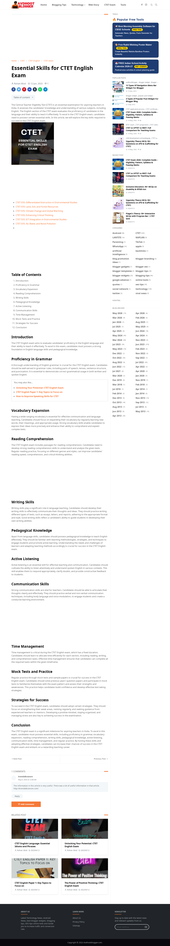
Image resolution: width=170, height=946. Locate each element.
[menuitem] (43, 5)
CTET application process (135, 109)
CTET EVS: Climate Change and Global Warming (39, 210)
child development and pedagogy (138, 138)
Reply (17, 796)
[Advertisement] (59, 37)
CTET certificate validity (154, 109)
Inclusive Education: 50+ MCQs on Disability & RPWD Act (141, 188)
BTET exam (130, 125)
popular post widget (145, 96)
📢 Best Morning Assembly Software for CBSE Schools (135, 31)
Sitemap (76, 925)
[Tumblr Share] (35, 89)
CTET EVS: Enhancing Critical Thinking (34, 215)
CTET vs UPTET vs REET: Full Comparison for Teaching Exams (140, 129)
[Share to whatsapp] (40, 89)
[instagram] (146, 4)
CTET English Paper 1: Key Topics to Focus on (39, 392)
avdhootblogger (132, 82)
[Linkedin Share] (29, 89)
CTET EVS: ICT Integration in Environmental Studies (41, 219)
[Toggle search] (156, 4)
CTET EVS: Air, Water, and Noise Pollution (36, 223)
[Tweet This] (19, 89)
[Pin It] (24, 89)
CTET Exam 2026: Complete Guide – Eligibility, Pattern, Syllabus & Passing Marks (142, 114)
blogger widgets (157, 82)
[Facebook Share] (13, 89)
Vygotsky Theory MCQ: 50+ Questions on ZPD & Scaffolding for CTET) (142, 144)
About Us (77, 918)
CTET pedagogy (157, 138)
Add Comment (27, 804)
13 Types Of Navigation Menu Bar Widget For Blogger (141, 86)
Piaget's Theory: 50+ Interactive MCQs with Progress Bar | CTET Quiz (140, 216)
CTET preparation (142, 125)
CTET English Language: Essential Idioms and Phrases (32, 845)
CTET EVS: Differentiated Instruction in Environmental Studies (46, 202)
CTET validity (154, 125)
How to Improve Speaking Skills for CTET (37, 396)
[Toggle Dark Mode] (151, 5)
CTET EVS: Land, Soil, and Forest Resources (37, 206)
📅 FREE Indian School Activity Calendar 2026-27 (134, 66)
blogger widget (144, 82)
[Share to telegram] (45, 89)
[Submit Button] (146, 927)
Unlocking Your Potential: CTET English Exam (40, 387)
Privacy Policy (78, 922)
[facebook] (142, 4)
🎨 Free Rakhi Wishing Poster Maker (133, 49)
